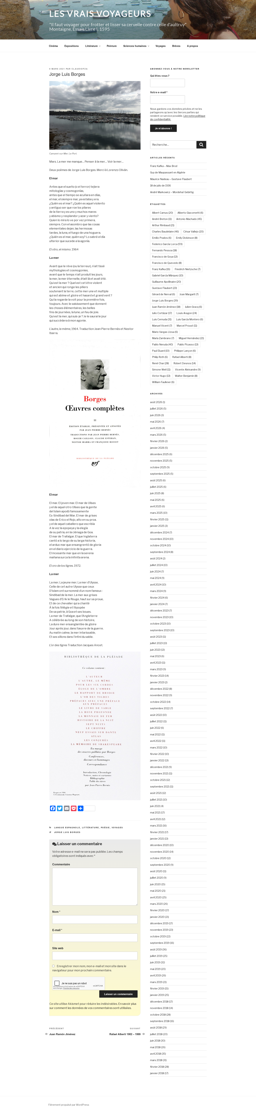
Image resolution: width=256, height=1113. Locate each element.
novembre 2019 (159, 929)
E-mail (57, 930)
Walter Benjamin (186, 375)
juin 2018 (155, 1040)
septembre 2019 (159, 942)
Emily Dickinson (186, 237)
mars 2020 (156, 903)
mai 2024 (155, 577)
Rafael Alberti (181, 356)
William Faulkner (163, 382)
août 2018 (156, 1027)
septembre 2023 (160, 630)
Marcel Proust (187, 325)
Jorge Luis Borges (67, 832)
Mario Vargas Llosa (165, 331)
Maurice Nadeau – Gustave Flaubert (171, 179)
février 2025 (157, 519)
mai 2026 (155, 421)
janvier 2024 (157, 604)
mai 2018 (155, 1047)
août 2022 (156, 714)
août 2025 (156, 480)
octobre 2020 (158, 858)
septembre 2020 (160, 864)
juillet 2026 (156, 408)
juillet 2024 (156, 565)
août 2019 (156, 949)
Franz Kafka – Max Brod (163, 166)
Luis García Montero (189, 319)
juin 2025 (155, 493)
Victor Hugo (161, 375)
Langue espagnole (67, 827)
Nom (56, 912)
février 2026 (157, 441)
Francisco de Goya (165, 256)
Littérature (91, 46)
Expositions (71, 46)
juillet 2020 (156, 877)
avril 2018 (155, 1053)
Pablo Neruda (162, 344)
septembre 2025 (160, 473)
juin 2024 (155, 571)
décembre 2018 (159, 1001)
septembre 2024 (160, 551)
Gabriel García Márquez (167, 275)
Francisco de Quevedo (167, 262)
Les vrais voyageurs (100, 13)
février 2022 (157, 753)
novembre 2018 (159, 1008)
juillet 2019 (156, 955)
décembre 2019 (159, 923)
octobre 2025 (158, 467)
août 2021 (156, 792)
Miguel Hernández (191, 338)
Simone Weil (161, 369)
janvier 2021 (157, 838)
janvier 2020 (157, 916)
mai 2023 (155, 656)
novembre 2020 (159, 851)
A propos (192, 46)
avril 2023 (155, 662)
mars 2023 (156, 669)
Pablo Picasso (187, 344)
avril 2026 (155, 428)
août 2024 (156, 558)
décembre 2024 (159, 532)
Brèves (176, 46)
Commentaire (61, 864)
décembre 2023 (159, 610)
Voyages (161, 46)
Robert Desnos (184, 363)
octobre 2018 (158, 1014)
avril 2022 (155, 740)
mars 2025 (156, 512)
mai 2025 (155, 499)
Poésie (105, 827)
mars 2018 (156, 1060)
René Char (160, 363)
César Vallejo (193, 231)
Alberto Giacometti (190, 212)
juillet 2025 (156, 486)
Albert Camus (162, 212)
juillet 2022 (156, 721)
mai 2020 (155, 890)
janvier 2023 (157, 682)
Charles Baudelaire (165, 231)
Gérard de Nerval (163, 294)
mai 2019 (155, 968)
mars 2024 (156, 591)
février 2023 (157, 675)
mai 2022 (155, 734)
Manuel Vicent (162, 325)
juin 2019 (155, 962)
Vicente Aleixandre (188, 369)
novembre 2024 (159, 538)
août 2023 (156, 636)
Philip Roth (160, 356)
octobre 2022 (158, 701)
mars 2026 (156, 434)
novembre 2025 (159, 460)
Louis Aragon (186, 313)
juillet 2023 (156, 643)
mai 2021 (155, 812)
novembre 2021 (159, 773)
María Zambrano (163, 338)
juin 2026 (155, 415)
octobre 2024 (158, 545)
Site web (57, 948)
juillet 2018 (156, 1034)
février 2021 (157, 832)
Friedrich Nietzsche (187, 269)
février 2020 (157, 910)
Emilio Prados (161, 237)
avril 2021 (155, 819)
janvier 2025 (157, 525)
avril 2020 (156, 897)
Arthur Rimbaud (163, 225)
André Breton (162, 218)
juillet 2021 (156, 799)
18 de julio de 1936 (160, 185)
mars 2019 (156, 982)
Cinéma (53, 46)
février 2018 (157, 1066)
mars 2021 (156, 825)
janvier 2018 (157, 1073)
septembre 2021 (159, 786)
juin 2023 (155, 649)
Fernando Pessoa (164, 250)
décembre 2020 (159, 845)
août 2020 (156, 871)
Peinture (112, 46)
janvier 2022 (157, 760)
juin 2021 (155, 806)
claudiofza (80, 68)
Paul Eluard (160, 350)
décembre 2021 (159, 767)
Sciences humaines (134, 46)
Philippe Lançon (185, 350)
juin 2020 (155, 884)
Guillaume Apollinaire (166, 281)
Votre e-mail (159, 92)
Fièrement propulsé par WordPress (68, 1104)
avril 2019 (155, 975)
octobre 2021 (158, 779)
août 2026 (156, 402)
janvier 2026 (157, 447)
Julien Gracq (193, 306)
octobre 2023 (158, 623)
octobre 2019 (158, 936)
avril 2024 (155, 584)
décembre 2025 (159, 454)
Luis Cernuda (162, 319)
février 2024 (157, 597)
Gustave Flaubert (164, 287)
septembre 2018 (159, 1021)
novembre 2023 (159, 617)
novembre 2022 (159, 695)
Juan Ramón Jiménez (166, 306)
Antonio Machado (189, 218)
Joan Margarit (189, 294)
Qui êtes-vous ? (159, 75)
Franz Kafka (161, 269)
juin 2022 (155, 727)
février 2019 (157, 988)
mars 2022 (156, 747)
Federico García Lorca (167, 244)
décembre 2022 (159, 688)
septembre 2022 (160, 708)
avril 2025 (155, 506)
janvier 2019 (157, 994)
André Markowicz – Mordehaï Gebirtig (172, 192)
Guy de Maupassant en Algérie (167, 172)
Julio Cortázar (162, 313)
